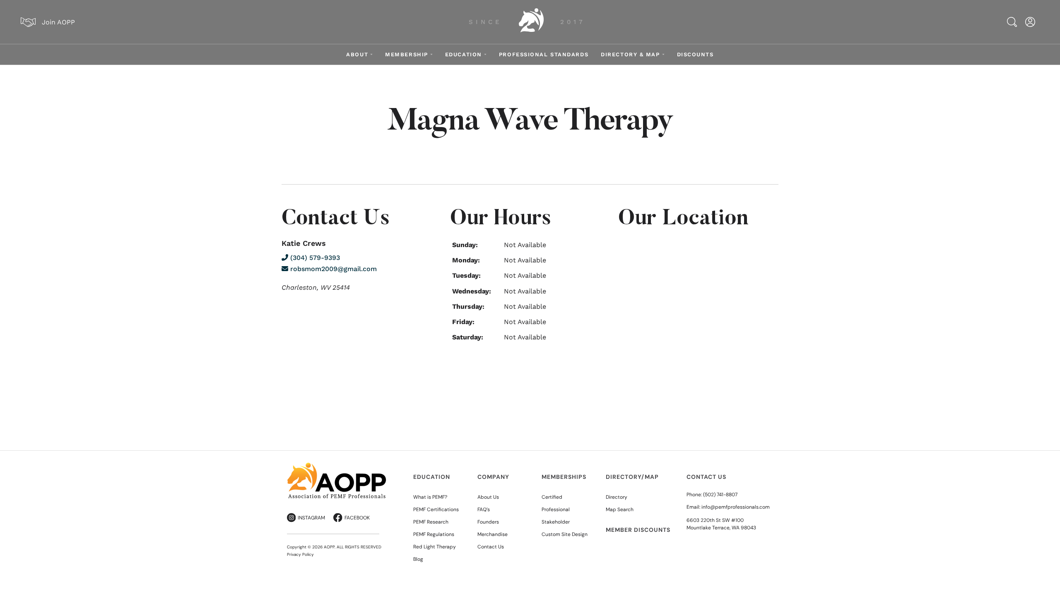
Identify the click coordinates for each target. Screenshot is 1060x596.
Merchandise (492, 534)
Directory (616, 497)
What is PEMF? (430, 497)
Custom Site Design (565, 534)
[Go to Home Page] (531, 22)
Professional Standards (543, 54)
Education (463, 54)
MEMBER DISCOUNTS (638, 530)
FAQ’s (483, 509)
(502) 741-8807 (720, 494)
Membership (406, 54)
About (357, 54)
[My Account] (1030, 22)
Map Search (620, 509)
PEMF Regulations (433, 534)
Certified (552, 497)
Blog (418, 559)
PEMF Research (430, 522)
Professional (556, 509)
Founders (488, 522)
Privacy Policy (300, 554)
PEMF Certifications (436, 509)
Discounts (695, 54)
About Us (488, 497)
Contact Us (490, 546)
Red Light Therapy (434, 546)
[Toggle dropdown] (371, 54)
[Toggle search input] (1012, 22)
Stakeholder (556, 522)
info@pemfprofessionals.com (735, 507)
